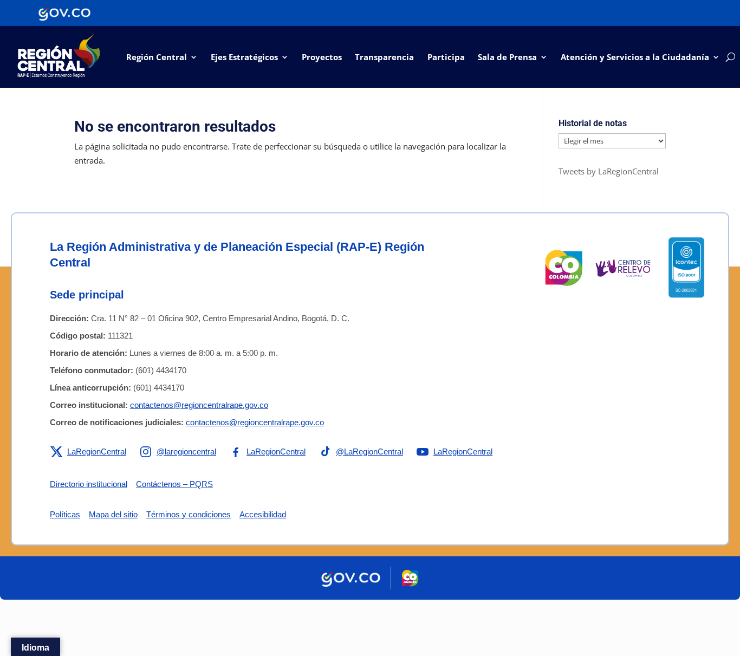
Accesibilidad (262, 514)
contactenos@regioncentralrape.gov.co (199, 405)
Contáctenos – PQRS (174, 484)
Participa (446, 56)
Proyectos (322, 56)
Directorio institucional (88, 484)
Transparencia (384, 56)
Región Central (156, 56)
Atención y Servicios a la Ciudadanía (635, 56)
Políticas (65, 514)
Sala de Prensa (507, 56)
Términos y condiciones (188, 514)
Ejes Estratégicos (244, 56)
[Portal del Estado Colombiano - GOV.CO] (64, 13)
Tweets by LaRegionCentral (609, 171)
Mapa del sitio (113, 514)
